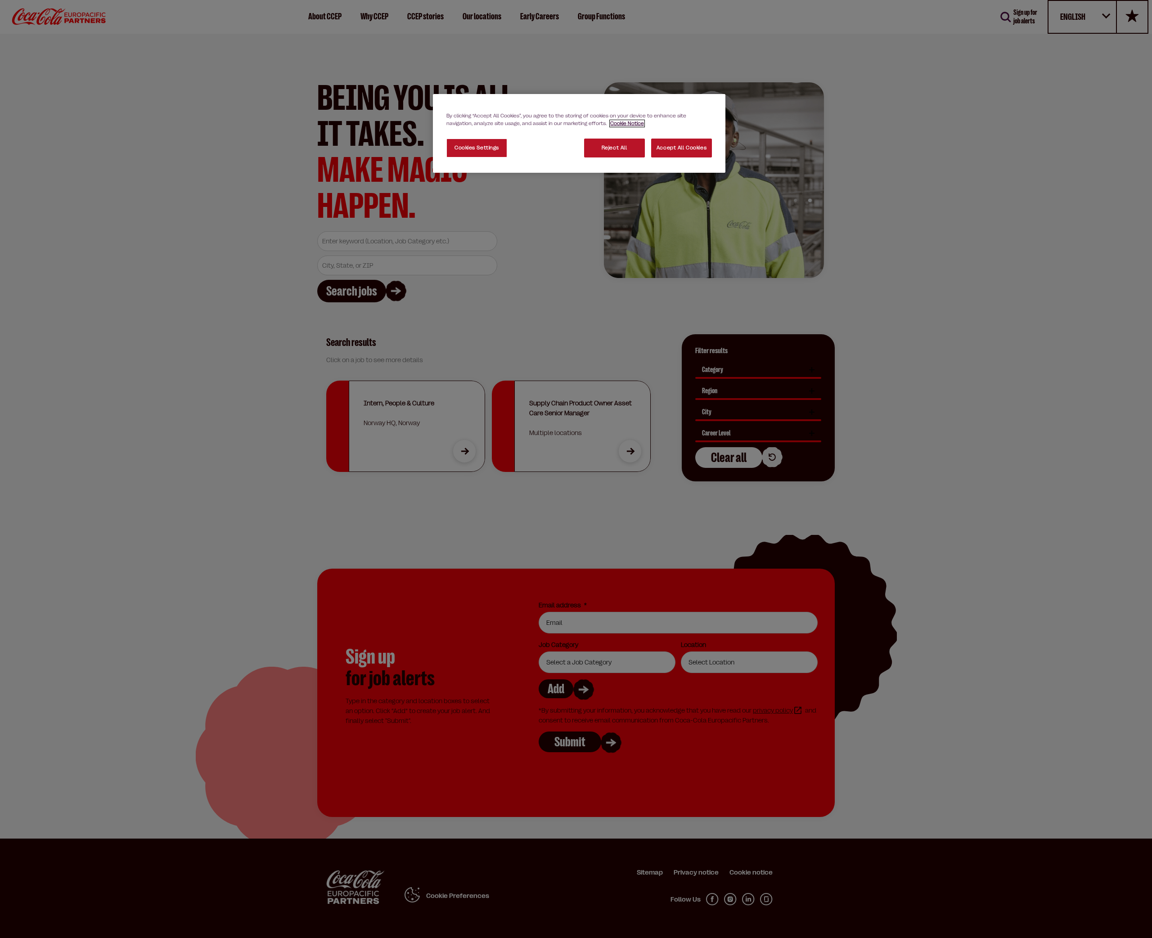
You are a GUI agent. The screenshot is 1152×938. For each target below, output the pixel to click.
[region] (579, 133)
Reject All (614, 148)
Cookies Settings (476, 148)
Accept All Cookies (681, 148)
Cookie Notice (627, 123)
